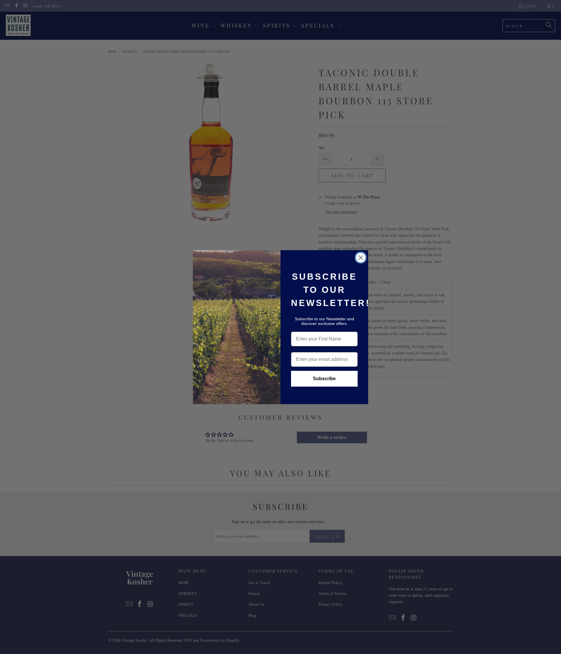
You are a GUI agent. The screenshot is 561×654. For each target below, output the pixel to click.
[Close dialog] (361, 257)
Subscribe (324, 378)
